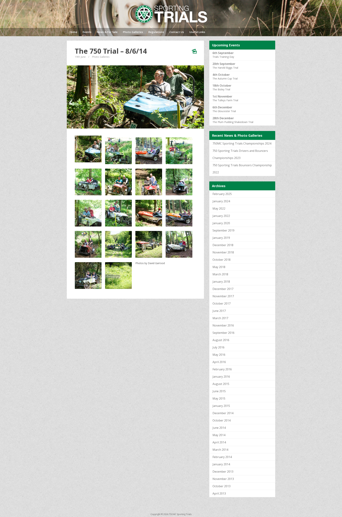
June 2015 (219, 391)
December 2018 (223, 245)
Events (87, 32)
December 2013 (223, 472)
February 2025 (222, 194)
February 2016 (222, 369)
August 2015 (221, 384)
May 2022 (219, 208)
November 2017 (223, 296)
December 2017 (223, 289)
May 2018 (219, 267)
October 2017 (221, 303)
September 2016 (223, 333)
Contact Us (176, 32)
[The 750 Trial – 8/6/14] (135, 96)
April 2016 (219, 362)
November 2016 (223, 325)
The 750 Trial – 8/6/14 (111, 51)
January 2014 (221, 464)
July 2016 (218, 347)
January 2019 (221, 238)
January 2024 (221, 201)
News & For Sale (107, 32)
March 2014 (220, 450)
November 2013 (223, 479)
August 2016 (221, 340)
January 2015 (221, 406)
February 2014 (222, 457)
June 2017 (219, 311)
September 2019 (223, 230)
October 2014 (221, 420)
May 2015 (219, 398)
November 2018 (223, 252)
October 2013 (221, 486)
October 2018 (221, 260)
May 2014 (219, 435)
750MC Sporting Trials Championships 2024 (242, 143)
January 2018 (221, 282)
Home (73, 32)
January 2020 (221, 223)
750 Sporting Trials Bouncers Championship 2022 (242, 168)
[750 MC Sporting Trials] (171, 14)
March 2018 (220, 274)
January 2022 (221, 216)
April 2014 (219, 442)
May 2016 (219, 355)
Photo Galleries (133, 32)
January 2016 (221, 377)
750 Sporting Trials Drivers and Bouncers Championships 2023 (240, 154)
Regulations (156, 32)
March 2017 (220, 318)
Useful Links (197, 32)
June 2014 (219, 428)
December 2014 (223, 413)
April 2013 (219, 493)
